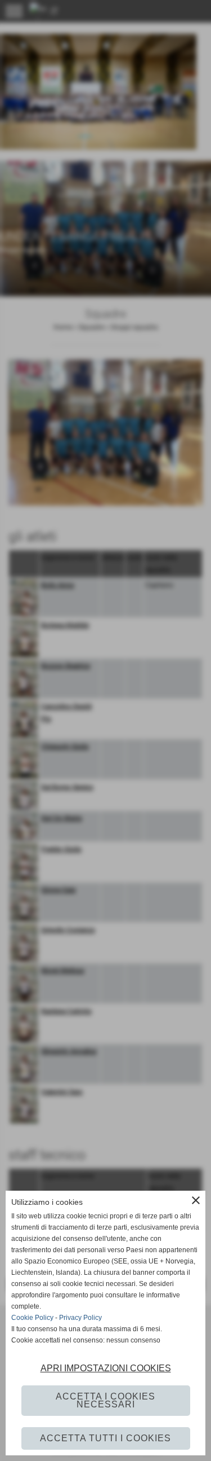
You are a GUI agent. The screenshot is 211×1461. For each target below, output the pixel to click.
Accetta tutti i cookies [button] (105, 1438)
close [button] (196, 1200)
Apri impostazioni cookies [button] (106, 1368)
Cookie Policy (32, 1318)
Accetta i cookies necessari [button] (105, 1400)
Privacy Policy (80, 1318)
